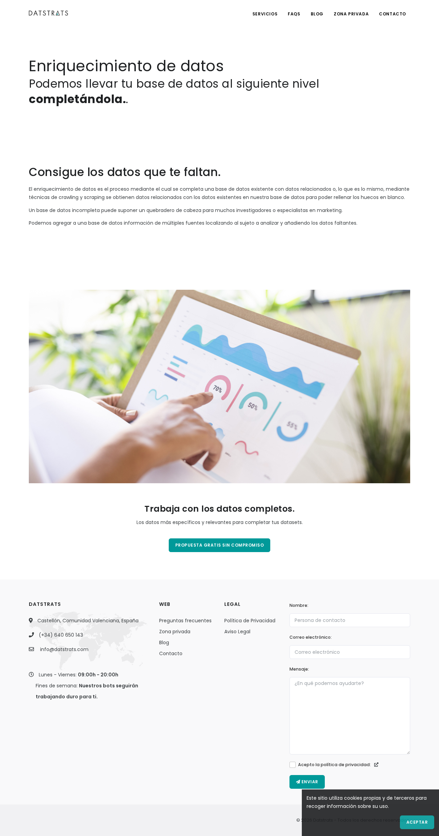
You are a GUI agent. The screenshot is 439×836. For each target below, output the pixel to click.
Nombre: (298, 605)
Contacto (392, 14)
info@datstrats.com (64, 649)
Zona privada (174, 631)
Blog (317, 14)
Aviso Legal (237, 631)
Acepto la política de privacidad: (335, 765)
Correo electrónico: (310, 637)
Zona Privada (351, 14)
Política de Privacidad (249, 620)
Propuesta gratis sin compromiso (219, 545)
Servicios (264, 14)
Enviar (309, 782)
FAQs (294, 14)
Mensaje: (299, 669)
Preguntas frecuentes (185, 620)
